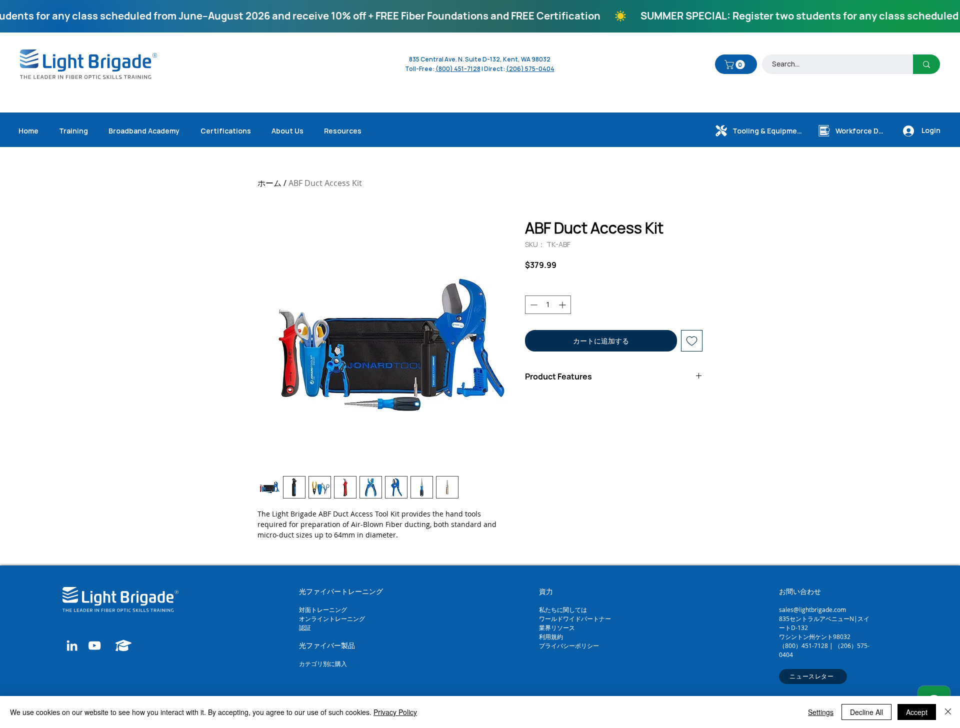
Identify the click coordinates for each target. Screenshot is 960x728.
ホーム (270, 183)
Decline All (866, 712)
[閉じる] (948, 712)
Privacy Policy (395, 712)
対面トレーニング (323, 610)
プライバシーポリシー (569, 646)
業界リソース (557, 628)
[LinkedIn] (72, 645)
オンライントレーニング (332, 618)
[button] (735, 64)
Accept (917, 712)
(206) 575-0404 (530, 68)
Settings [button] (821, 712)
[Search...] (926, 64)
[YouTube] (94, 645)
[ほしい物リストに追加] (691, 341)
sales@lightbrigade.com (812, 610)
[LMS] (124, 645)
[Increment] (563, 305)
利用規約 (551, 636)
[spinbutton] (548, 305)
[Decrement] (532, 305)
